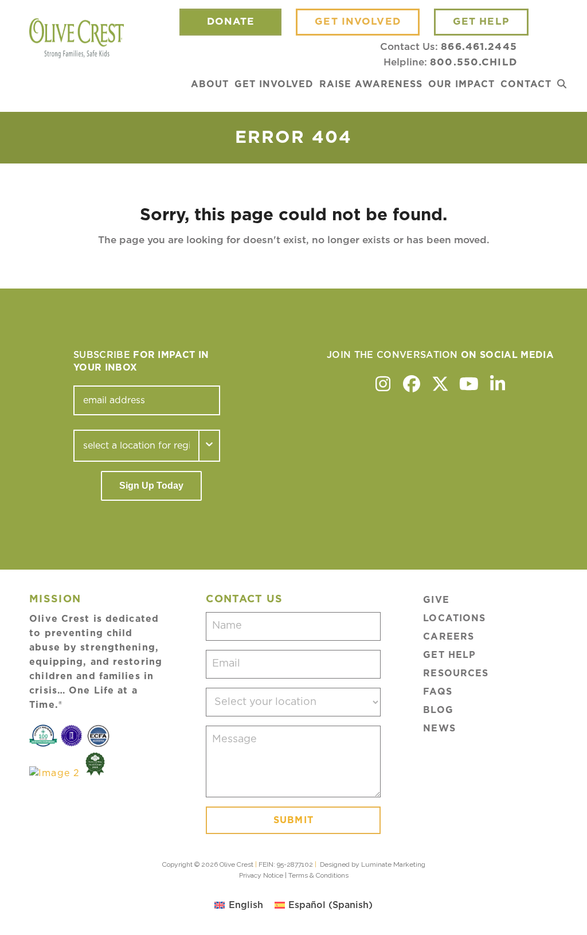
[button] (561, 84)
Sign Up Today (151, 485)
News (439, 728)
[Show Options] (209, 446)
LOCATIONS (454, 618)
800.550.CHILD (473, 62)
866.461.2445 (478, 47)
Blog (438, 710)
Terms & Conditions (318, 875)
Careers (448, 636)
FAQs (437, 691)
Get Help (449, 655)
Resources (455, 673)
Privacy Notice (261, 875)
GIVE (436, 600)
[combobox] (136, 446)
